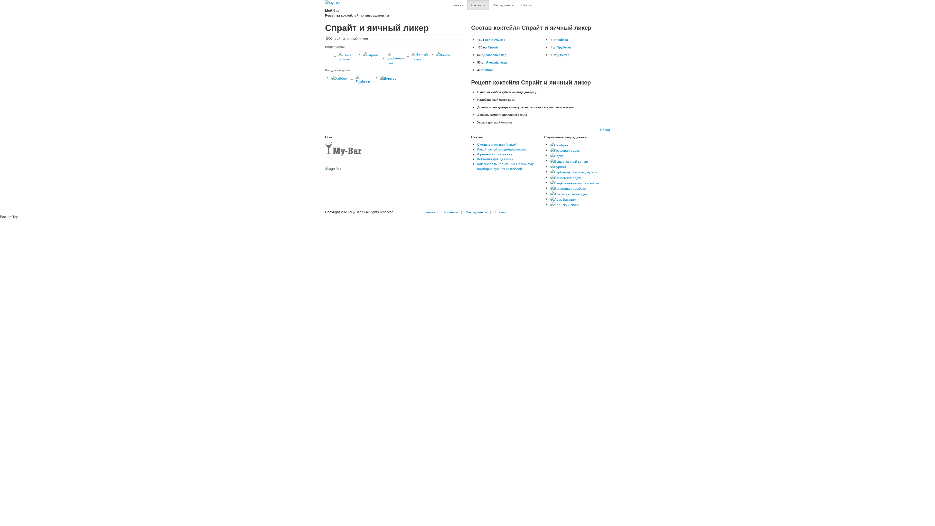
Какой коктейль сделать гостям (502, 149)
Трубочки (564, 47)
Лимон (488, 70)
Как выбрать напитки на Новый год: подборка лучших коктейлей (505, 166)
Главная (457, 4)
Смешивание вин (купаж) (497, 144)
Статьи (526, 4)
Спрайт (493, 47)
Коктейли (478, 4)
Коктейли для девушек (495, 158)
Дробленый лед (494, 55)
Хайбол (562, 40)
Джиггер (563, 55)
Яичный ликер (496, 62)
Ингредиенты (503, 4)
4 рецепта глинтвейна (494, 153)
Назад (605, 129)
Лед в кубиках (495, 40)
